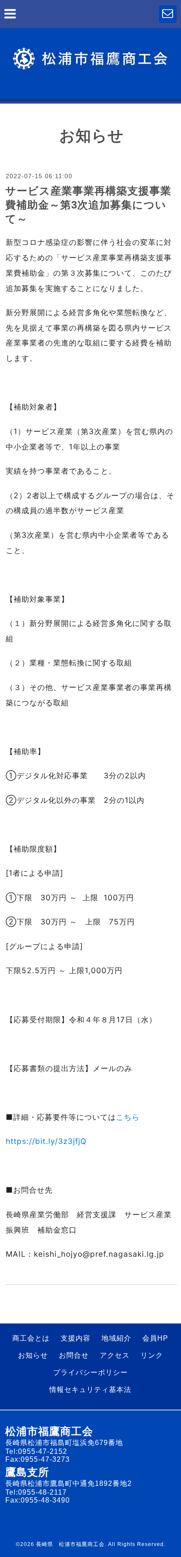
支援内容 (75, 1338)
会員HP (155, 1338)
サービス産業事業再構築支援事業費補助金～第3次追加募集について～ (88, 205)
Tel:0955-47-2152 (36, 1451)
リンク (152, 1355)
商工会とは (31, 1338)
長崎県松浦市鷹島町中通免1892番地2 (68, 1483)
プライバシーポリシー (90, 1372)
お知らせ (33, 1355)
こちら (128, 1117)
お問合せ (74, 1355)
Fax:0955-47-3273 (37, 1459)
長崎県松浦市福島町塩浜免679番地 (64, 1442)
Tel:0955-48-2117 (36, 1492)
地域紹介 (116, 1338)
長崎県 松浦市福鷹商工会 (70, 1544)
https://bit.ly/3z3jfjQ (46, 1141)
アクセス (115, 1355)
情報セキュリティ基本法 (90, 1389)
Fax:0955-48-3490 (37, 1500)
